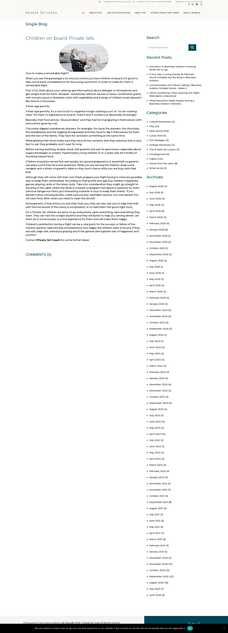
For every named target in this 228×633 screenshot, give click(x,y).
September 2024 (158, 328)
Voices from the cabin (161, 163)
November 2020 (158, 564)
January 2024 (156, 378)
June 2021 (155, 520)
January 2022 (156, 477)
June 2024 (155, 347)
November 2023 (158, 390)
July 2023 (154, 415)
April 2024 (155, 359)
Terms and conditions (50, 623)
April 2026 (155, 211)
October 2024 (157, 322)
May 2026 (154, 204)
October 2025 (157, 248)
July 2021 (154, 514)
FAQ (151, 126)
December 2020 (158, 558)
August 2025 (156, 260)
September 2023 (158, 403)
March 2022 (156, 465)
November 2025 (158, 242)
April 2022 (155, 458)
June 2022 (155, 446)
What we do (156, 168)
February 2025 (157, 297)
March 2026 (156, 217)
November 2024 (158, 316)
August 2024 (156, 335)
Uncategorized (157, 154)
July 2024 (154, 341)
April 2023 (155, 434)
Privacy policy (30, 623)
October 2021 (157, 496)
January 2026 (156, 229)
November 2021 (158, 489)
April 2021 (155, 533)
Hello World (191, 12)
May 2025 (154, 279)
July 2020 (154, 588)
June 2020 (155, 595)
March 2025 (156, 291)
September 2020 (159, 576)
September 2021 (158, 502)
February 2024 (157, 372)
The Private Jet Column (162, 149)
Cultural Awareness (160, 121)
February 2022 (157, 471)
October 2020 (157, 570)
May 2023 (154, 427)
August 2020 (156, 582)
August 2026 (156, 186)
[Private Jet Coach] (41, 13)
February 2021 (157, 545)
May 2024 (154, 353)
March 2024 (156, 366)
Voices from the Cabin (165, 12)
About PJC (95, 12)
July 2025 (154, 266)
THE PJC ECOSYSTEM (118, 12)
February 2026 (157, 223)
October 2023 (157, 396)
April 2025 (155, 285)
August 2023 (156, 409)
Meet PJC (140, 12)
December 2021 (158, 483)
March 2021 (155, 539)
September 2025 (158, 254)
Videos (153, 158)
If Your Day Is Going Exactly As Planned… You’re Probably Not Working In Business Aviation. (172, 77)
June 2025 (155, 273)
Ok (190, 628)
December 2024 (158, 310)
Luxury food (156, 135)
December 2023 (158, 384)
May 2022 (154, 452)
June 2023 (155, 421)
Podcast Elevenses (160, 145)
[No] (224, 628)
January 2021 (156, 551)
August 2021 (156, 508)
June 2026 (155, 198)
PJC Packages (157, 140)
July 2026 (154, 192)
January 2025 (156, 304)
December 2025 (158, 235)
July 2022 (154, 440)
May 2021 (154, 527)
